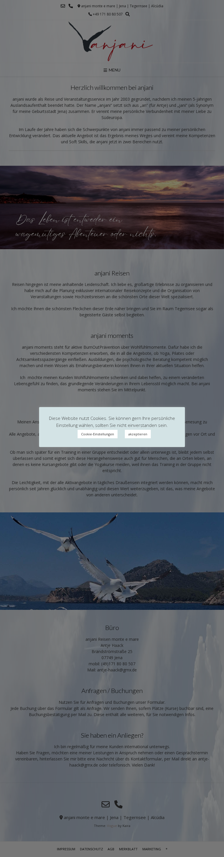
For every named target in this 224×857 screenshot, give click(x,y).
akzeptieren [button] (137, 434)
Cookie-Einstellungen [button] (97, 434)
